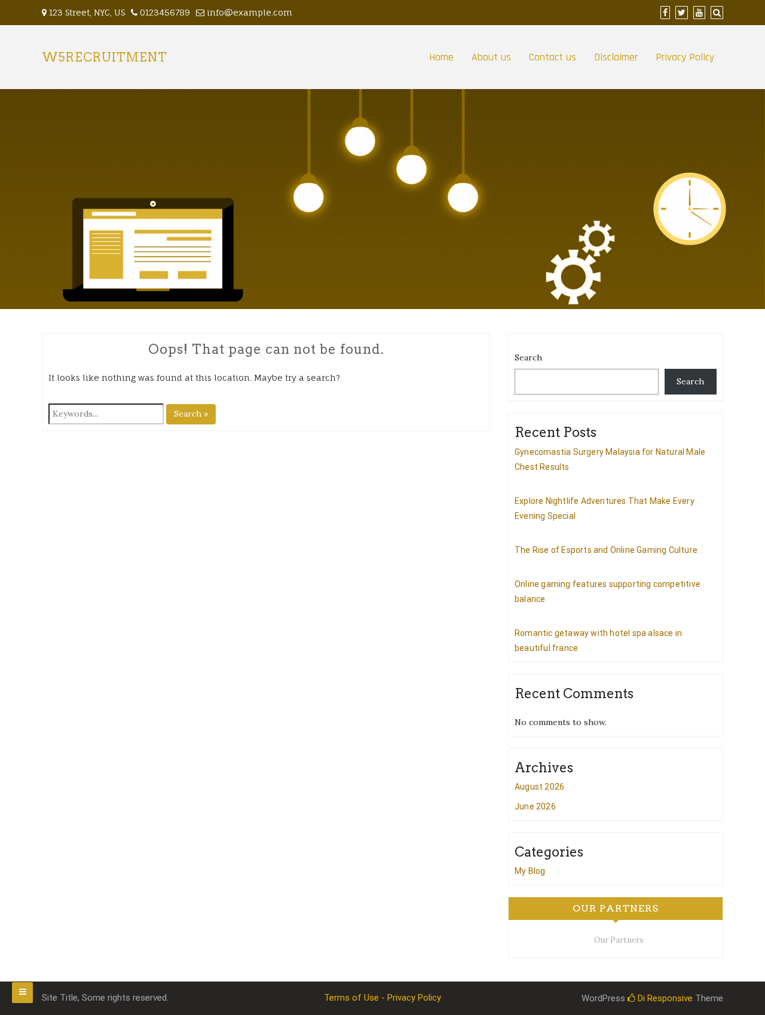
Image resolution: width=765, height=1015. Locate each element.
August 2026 (539, 786)
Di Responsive (664, 998)
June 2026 (535, 806)
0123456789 (163, 12)
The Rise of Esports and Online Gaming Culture (606, 550)
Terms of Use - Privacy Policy (382, 997)
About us (491, 57)
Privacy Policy (685, 57)
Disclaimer (616, 57)
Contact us (552, 57)
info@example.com (249, 12)
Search (528, 357)
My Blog (530, 871)
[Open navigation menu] (22, 992)
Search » (191, 413)
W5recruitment (104, 57)
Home (441, 57)
